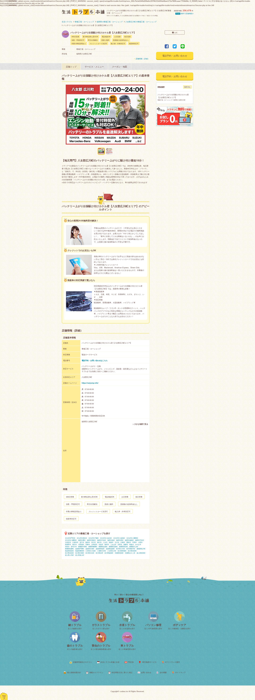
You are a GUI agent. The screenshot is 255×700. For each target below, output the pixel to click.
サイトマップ (180, 673)
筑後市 (111, 542)
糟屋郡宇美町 (82, 546)
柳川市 (99, 542)
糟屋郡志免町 (103, 546)
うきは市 (113, 544)
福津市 (107, 544)
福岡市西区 (120, 540)
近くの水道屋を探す (127, 629)
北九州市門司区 (70, 538)
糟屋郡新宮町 (123, 546)
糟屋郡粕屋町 (69, 549)
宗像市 (88, 544)
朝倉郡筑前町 (69, 551)
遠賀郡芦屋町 (79, 549)
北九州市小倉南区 (119, 538)
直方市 (82, 542)
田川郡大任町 (90, 553)
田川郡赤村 (99, 553)
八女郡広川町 (111, 551)
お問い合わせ (146, 673)
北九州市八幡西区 (71, 540)
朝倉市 (131, 544)
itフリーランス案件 (172, 662)
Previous (65, 114)
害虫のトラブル (101, 645)
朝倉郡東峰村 (79, 551)
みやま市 (138, 544)
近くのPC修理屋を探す (153, 629)
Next (145, 114)
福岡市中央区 (101, 540)
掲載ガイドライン (96, 673)
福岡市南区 (111, 540)
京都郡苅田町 (119, 553)
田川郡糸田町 (69, 553)
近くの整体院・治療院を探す (179, 629)
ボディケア (179, 624)
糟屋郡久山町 (133, 546)
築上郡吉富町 (141, 553)
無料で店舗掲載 (184, 14)
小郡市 (140, 542)
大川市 (117, 542)
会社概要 (163, 673)
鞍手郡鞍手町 (130, 549)
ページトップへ (4, 692)
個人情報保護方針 (74, 673)
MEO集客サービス (149, 662)
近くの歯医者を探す (75, 649)
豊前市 (128, 542)
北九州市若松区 (82, 538)
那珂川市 (74, 546)
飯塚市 (88, 542)
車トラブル (127, 645)
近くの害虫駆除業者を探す (101, 649)
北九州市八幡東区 (132, 538)
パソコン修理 (153, 624)
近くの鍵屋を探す (75, 629)
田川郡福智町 (109, 553)
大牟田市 (68, 542)
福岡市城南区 (129, 540)
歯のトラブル (75, 645)
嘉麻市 (126, 544)
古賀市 (101, 544)
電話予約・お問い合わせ (174, 55)
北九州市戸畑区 (93, 538)
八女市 (105, 542)
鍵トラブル (75, 624)
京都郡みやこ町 (130, 553)
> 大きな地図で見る (140, 424)
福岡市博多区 (91, 540)
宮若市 (120, 544)
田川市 (93, 542)
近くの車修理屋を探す (127, 649)
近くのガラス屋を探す (101, 629)
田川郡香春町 (122, 551)
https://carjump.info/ (90, 383)
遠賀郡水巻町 (90, 549)
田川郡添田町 (132, 551)
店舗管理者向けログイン (82, 662)
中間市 (134, 542)
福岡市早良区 (139, 540)
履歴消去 (187, 87)
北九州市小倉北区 (106, 538)
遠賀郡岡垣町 (100, 549)
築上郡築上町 (79, 555)
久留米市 (75, 542)
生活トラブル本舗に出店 (109, 662)
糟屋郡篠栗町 (92, 546)
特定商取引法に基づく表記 (122, 673)
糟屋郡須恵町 (113, 546)
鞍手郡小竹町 (120, 549)
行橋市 (123, 542)
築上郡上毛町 (69, 555)
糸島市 (67, 546)
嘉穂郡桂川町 (141, 549)
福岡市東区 (82, 540)
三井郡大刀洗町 (91, 551)
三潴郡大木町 (101, 551)
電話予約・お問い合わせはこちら (95, 360)
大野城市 (81, 544)
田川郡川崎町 (79, 553)
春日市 (74, 544)
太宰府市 (94, 544)
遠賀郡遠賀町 (110, 549)
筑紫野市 (68, 544)
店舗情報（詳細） (142, 58)
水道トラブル (127, 624)
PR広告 (131, 662)
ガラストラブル (101, 624)
